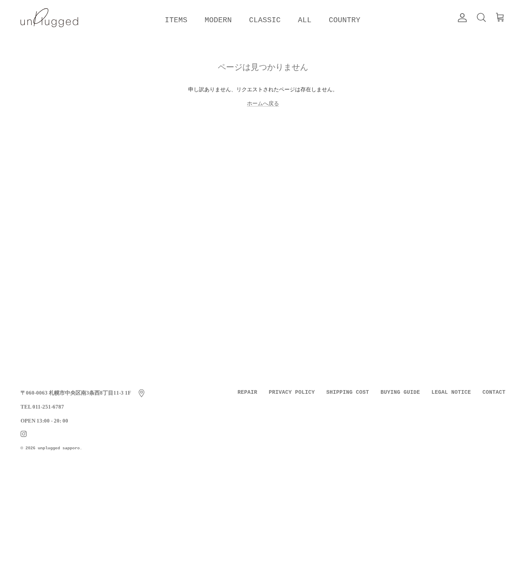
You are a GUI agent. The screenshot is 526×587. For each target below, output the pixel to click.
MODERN (218, 20)
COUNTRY (344, 20)
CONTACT (493, 392)
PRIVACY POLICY (292, 392)
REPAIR (247, 392)
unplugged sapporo (59, 448)
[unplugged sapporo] (49, 17)
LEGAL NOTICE (451, 392)
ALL (304, 20)
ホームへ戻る (263, 103)
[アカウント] (461, 17)
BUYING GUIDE (400, 392)
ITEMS (176, 20)
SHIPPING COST (347, 392)
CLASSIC (265, 20)
